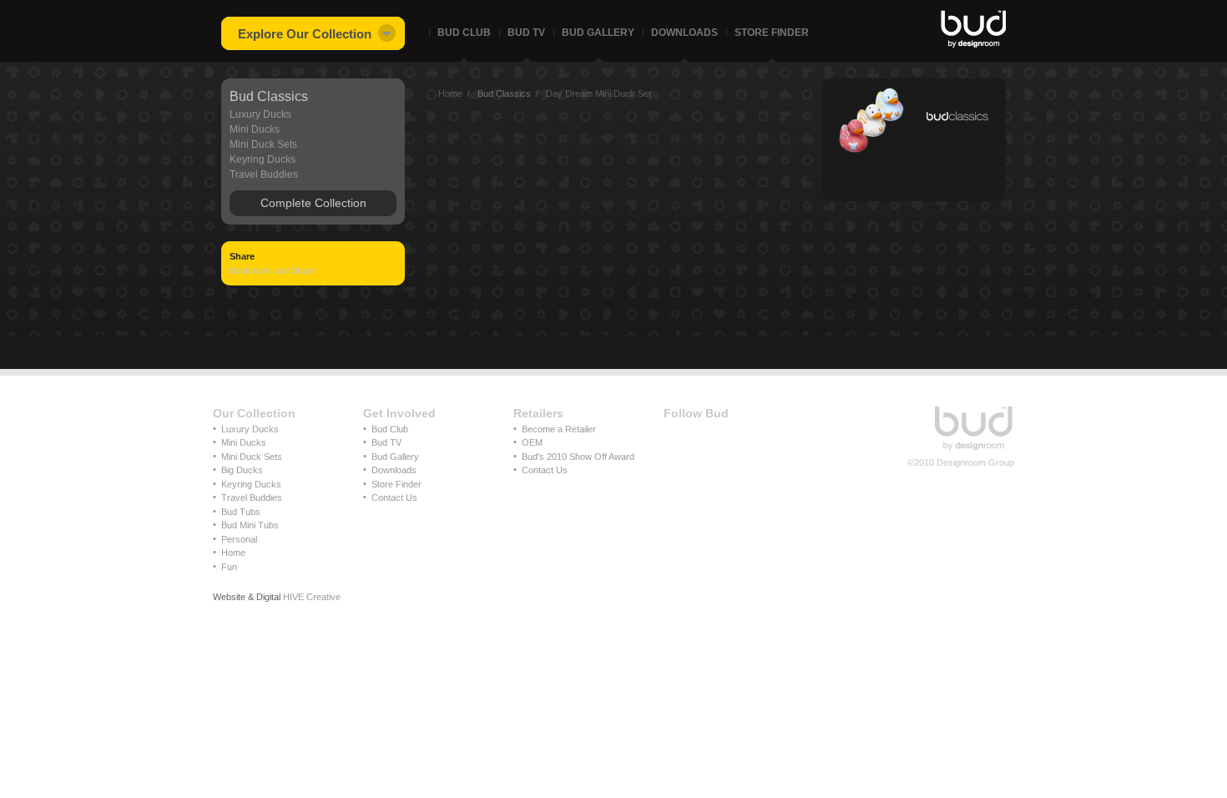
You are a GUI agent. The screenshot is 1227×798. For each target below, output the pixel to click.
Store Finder (396, 484)
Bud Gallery (598, 32)
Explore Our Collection (304, 34)
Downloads (684, 32)
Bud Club (464, 32)
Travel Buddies (264, 174)
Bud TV (386, 442)
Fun (229, 567)
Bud (974, 29)
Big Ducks (242, 470)
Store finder (772, 32)
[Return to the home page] (974, 449)
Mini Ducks (255, 129)
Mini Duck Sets (263, 144)
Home (233, 553)
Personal (239, 539)
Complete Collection (313, 203)
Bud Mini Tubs (250, 525)
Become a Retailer (559, 429)
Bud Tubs (240, 512)
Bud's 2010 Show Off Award (578, 457)
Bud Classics (269, 96)
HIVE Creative (312, 597)
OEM (532, 442)
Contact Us (394, 497)
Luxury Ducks (260, 114)
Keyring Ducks (262, 159)
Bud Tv (526, 32)
